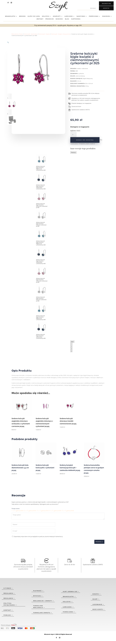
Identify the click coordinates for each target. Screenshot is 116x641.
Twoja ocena (15, 508)
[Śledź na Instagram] (11, 2)
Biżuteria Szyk (17, 34)
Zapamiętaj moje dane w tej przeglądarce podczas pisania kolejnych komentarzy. (38, 536)
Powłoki (7, 615)
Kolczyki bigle (44, 34)
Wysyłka (37, 595)
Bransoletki (10, 16)
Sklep (95, 599)
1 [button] (71, 344)
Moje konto (98, 609)
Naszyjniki (81, 16)
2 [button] (71, 346)
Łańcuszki (69, 16)
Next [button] (72, 341)
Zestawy (40, 19)
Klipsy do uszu (34, 16)
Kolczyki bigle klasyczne (60, 34)
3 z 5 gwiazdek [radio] (43, 511)
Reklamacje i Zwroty (42, 600)
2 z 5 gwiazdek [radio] (30, 511)
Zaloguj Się (106, 3)
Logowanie (97, 604)
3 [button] (71, 349)
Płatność (37, 590)
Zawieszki (106, 16)
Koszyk (106, 8)
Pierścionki (93, 16)
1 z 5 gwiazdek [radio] (18, 511)
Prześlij (99, 541)
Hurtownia (75, 19)
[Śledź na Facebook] (8, 2)
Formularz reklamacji (38, 606)
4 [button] (71, 351)
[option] (41, 219)
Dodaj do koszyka (85, 140)
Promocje (49, 19)
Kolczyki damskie (31, 34)
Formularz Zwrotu (41, 612)
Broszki (22, 16)
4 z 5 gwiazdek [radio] (55, 511)
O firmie (7, 588)
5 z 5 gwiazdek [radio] (68, 511)
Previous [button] (73, 152)
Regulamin (8, 593)
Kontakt (7, 610)
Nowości (59, 19)
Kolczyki (45, 16)
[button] (8, 42)
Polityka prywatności (9, 604)
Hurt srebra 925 (70, 591)
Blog (67, 19)
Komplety (57, 16)
